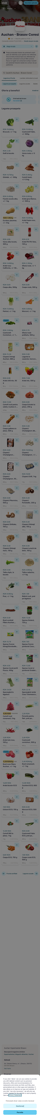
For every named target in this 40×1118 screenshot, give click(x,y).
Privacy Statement (15, 1095)
